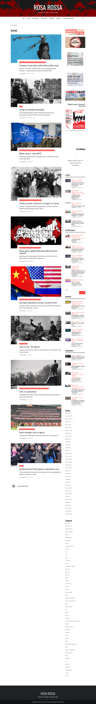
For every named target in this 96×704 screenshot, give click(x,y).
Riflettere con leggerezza (40, 62)
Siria (66, 661)
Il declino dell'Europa (76, 238)
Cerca (66, 290)
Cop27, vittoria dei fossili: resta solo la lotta (77, 344)
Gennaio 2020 (68, 511)
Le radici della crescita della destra (73, 621)
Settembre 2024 (68, 418)
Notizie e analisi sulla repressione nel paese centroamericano (73, 81)
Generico (67, 589)
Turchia (67, 672)
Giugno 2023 (68, 444)
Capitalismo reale (75, 386)
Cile (66, 554)
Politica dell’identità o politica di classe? (76, 379)
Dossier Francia (72, 55)
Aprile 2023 (67, 450)
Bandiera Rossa (75, 192)
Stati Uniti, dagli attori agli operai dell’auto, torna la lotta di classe (77, 184)
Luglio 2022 (67, 473)
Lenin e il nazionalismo (27, 391)
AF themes (61, 702)
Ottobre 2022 (68, 465)
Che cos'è (67, 549)
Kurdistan (67, 618)
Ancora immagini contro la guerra (32, 432)
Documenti (22, 247)
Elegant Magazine (54, 702)
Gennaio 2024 (68, 427)
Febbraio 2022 (68, 488)
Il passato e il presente (28, 62)
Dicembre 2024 (68, 416)
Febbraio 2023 (68, 453)
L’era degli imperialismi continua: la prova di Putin (38, 302)
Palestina (82, 247)
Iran (66, 609)
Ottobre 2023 (68, 433)
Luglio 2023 (67, 442)
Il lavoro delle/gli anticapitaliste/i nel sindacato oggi (76, 196)
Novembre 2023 (68, 430)
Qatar (66, 641)
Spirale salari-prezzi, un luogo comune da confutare (75, 162)
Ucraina (67, 675)
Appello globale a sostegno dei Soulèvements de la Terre (77, 316)
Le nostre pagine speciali (68, 18)
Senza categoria (44, 388)
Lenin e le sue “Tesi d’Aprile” (29, 346)
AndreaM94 (23, 73)
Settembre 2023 (68, 436)
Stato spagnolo (68, 670)
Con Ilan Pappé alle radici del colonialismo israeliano (77, 249)
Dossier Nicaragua (73, 76)
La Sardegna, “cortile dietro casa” (77, 323)
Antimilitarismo (23, 150)
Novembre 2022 (68, 462)
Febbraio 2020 (68, 508)
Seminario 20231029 (76, 193)
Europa (78, 236)
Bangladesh (68, 540)
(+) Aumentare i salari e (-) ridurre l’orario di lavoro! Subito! (77, 223)
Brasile (66, 543)
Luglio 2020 (67, 502)
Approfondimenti (31, 150)
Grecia (66, 595)
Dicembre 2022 (68, 459)
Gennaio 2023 (68, 456)
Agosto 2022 (68, 470)
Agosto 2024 (68, 421)
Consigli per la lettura (25, 200)
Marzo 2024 (67, 424)
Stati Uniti (51, 150)
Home (23, 18)
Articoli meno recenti (23, 486)
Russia (38, 247)
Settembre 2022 (68, 467)
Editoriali (38, 150)
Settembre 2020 (68, 499)
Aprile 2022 (67, 482)
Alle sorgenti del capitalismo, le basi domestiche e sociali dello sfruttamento (78, 402)
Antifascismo (68, 526)
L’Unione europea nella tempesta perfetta (76, 333)
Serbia (66, 655)
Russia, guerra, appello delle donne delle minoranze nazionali (38, 251)
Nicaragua (67, 629)
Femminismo (51, 18)
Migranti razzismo (75, 269)
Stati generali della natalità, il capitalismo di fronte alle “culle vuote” (78, 391)
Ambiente (73, 301)
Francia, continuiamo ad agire (78, 206)
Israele (78, 247)
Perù (66, 635)
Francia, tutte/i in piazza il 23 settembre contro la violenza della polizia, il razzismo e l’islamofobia (78, 273)
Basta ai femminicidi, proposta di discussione (78, 367)
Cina (66, 557)
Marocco (67, 624)
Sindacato (58, 18)
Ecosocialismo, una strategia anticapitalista (78, 306)
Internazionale (35, 18)
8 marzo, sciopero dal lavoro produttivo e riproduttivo (78, 357)
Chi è (21, 62)
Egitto (66, 577)
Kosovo (67, 615)
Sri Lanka (67, 664)
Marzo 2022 (67, 485)
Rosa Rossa (48, 7)
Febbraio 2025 (68, 413)
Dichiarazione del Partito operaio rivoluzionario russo (39, 469)
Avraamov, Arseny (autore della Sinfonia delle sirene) (39, 65)
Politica (28, 18)
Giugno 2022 (68, 476)
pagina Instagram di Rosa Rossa (79, 105)
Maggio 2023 (68, 447)
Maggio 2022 (68, 479)
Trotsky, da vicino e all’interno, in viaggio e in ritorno (39, 203)
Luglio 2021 (67, 496)
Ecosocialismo (44, 18)
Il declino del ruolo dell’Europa (75, 240)
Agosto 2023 (68, 439)
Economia (81, 235)
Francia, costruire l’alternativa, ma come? (76, 283)
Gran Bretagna (68, 592)
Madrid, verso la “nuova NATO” (30, 153)
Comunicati (67, 560)
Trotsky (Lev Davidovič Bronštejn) (31, 109)
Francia (77, 266)
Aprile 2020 (67, 505)
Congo (66, 563)
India (66, 603)
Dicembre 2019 (68, 514)
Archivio (67, 534)
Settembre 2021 (68, 493)
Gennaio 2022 (68, 490)
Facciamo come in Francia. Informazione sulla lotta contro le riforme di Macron (75, 60)
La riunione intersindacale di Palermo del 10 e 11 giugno (78, 214)
